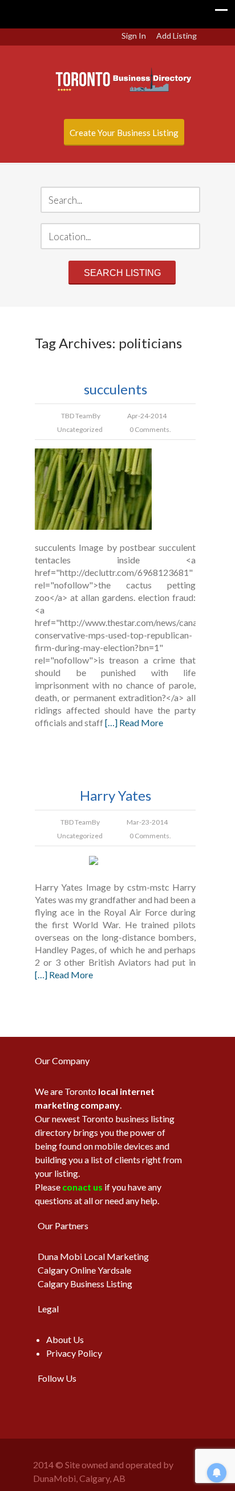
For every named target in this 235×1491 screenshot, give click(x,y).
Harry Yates (115, 795)
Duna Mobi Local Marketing (93, 1256)
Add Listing (176, 35)
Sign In (133, 35)
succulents (115, 389)
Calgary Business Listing (85, 1283)
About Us (65, 1339)
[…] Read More (134, 722)
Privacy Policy (74, 1353)
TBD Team (76, 415)
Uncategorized (80, 429)
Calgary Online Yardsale (84, 1270)
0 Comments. (150, 429)
